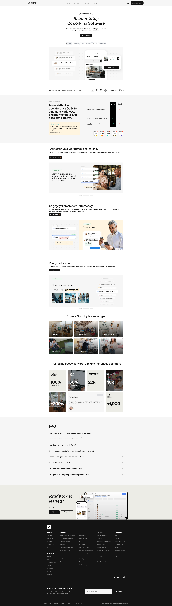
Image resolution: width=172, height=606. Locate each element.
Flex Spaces (100, 538)
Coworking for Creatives (103, 550)
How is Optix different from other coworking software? (70, 433)
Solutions (76, 3)
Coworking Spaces (102, 535)
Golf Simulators (101, 544)
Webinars (49, 574)
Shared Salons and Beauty (104, 541)
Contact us (118, 547)
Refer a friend (119, 544)
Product (68, 3)
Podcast (49, 571)
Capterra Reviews (120, 550)
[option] (86, 176)
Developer (49, 541)
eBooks (49, 556)
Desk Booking (64, 544)
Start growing (53, 270)
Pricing (95, 3)
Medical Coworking (108, 334)
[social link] (114, 577)
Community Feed (84, 547)
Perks (61, 562)
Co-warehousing (82, 334)
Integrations (50, 538)
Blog (48, 559)
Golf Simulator (56, 352)
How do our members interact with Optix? (65, 469)
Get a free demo (86, 35)
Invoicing (81, 559)
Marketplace (63, 559)
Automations (50, 544)
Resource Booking (65, 541)
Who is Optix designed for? (59, 463)
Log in (127, 3)
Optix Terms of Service (67, 603)
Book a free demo (137, 3)
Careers (117, 538)
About (116, 535)
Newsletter (50, 565)
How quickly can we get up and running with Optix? (69, 475)
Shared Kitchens (82, 352)
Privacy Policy (79, 603)
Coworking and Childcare (104, 562)
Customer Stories (51, 562)
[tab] (69, 43)
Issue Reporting (83, 553)
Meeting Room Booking (66, 547)
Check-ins (82, 544)
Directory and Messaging (86, 550)
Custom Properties (84, 556)
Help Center (50, 568)
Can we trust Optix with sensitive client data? (66, 457)
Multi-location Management (67, 538)
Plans (61, 553)
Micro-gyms (100, 556)
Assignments (82, 535)
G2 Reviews (118, 553)
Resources (86, 3)
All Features (50, 535)
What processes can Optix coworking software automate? (71, 451)
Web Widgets (83, 538)
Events (81, 562)
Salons (104, 352)
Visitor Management (84, 565)
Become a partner (120, 541)
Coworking (55, 334)
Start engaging (54, 214)
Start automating (54, 157)
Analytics (62, 556)
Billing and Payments (66, 550)
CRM (80, 541)
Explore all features (67, 512)
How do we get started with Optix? (62, 445)
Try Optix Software (120, 556)
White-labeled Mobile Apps (67, 535)
